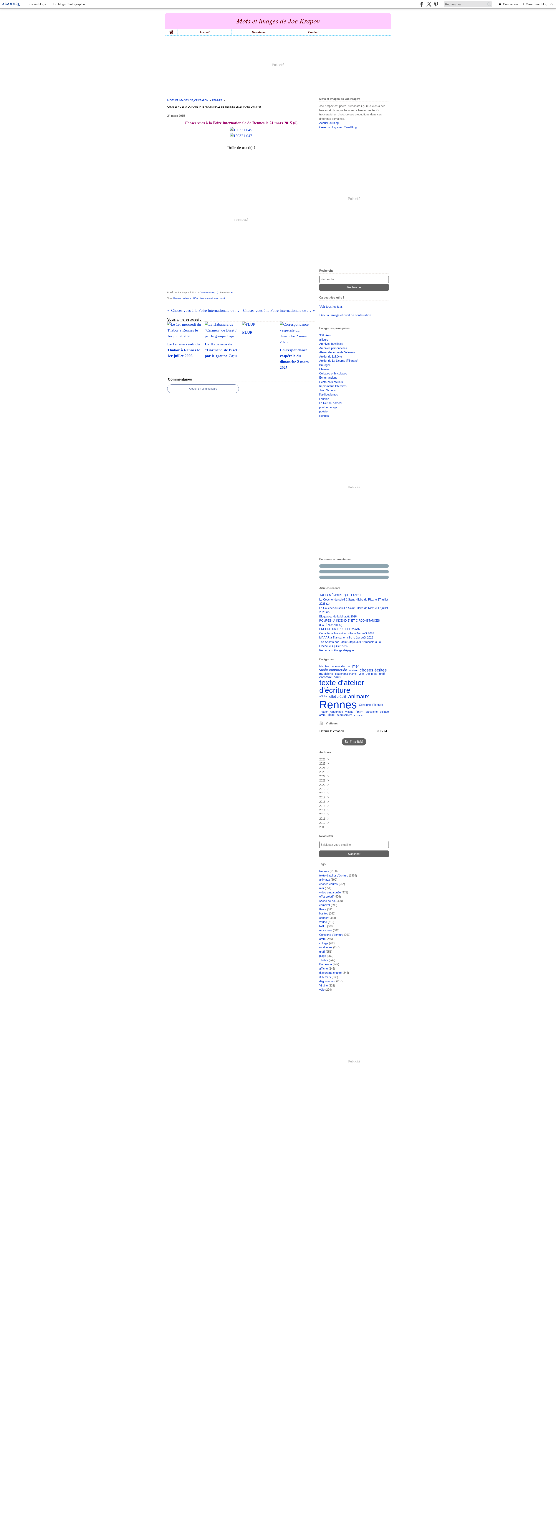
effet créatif (337, 696)
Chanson (324, 369)
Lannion (324, 399)
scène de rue (341, 666)
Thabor (323, 712)
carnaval (325, 677)
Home (171, 30)
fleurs (359, 711)
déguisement (344, 715)
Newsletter (259, 32)
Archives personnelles (333, 348)
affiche (323, 696)
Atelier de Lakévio (330, 356)
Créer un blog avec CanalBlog (338, 127)
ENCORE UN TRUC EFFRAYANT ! (341, 629)
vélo (361, 674)
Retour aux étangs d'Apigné (336, 650)
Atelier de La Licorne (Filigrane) (338, 360)
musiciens (326, 673)
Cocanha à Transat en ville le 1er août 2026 (346, 633)
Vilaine (349, 712)
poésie (323, 411)
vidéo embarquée (333, 670)
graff (382, 674)
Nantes (324, 666)
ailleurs (323, 339)
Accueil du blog (329, 123)
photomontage (328, 407)
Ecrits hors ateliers (331, 382)
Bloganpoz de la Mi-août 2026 (338, 616)
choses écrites (373, 670)
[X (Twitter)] (429, 4)
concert (359, 715)
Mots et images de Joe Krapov (187, 100)
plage (331, 715)
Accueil (205, 32)
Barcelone (372, 712)
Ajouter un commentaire (203, 388)
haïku (337, 677)
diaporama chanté (346, 674)
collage (384, 711)
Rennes (217, 100)
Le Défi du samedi (330, 403)
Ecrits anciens (328, 377)
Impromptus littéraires (333, 386)
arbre (322, 715)
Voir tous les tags (331, 306)
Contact (313, 32)
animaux (358, 696)
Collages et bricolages (333, 373)
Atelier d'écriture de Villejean (337, 352)
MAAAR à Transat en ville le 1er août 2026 (346, 637)
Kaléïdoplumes (328, 394)
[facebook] (421, 4)
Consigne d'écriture (371, 704)
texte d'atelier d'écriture (341, 686)
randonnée (336, 712)
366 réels (325, 335)
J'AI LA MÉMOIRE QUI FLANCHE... (342, 595)
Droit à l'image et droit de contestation (345, 315)
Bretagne (325, 365)
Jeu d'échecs (327, 390)
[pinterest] (436, 4)
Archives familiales (331, 343)
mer (355, 666)
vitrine (353, 670)
